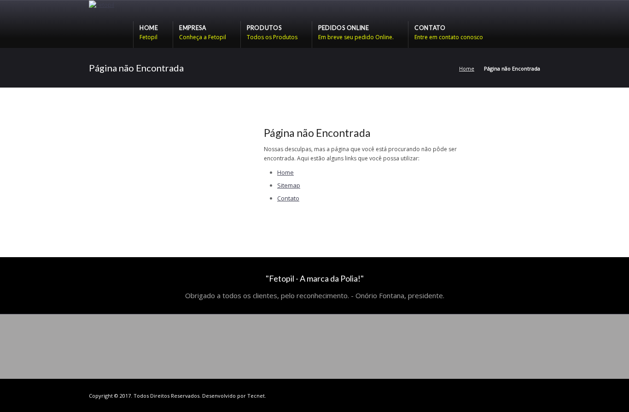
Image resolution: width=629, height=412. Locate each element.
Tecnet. (256, 395)
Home (466, 68)
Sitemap (288, 185)
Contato (288, 198)
